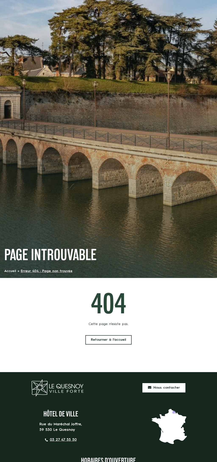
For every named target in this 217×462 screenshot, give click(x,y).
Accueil (10, 271)
